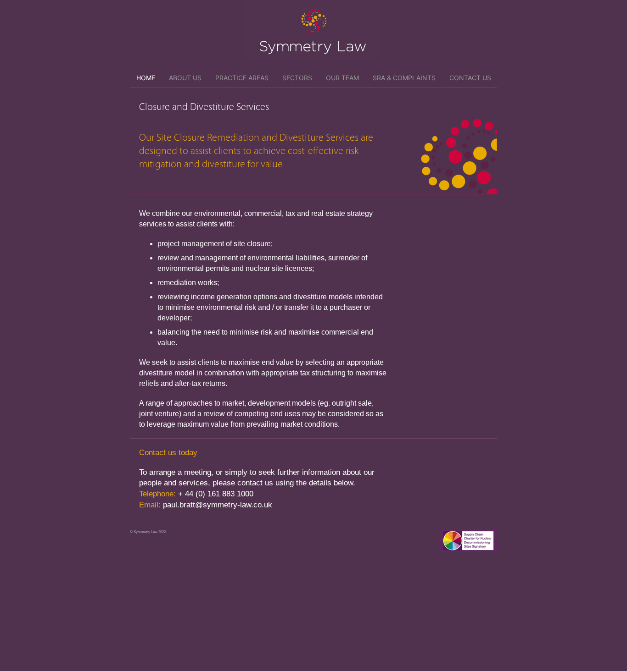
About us (185, 78)
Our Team (342, 78)
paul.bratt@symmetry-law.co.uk (217, 504)
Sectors (297, 78)
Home (145, 78)
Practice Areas (242, 78)
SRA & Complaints (404, 78)
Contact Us (470, 78)
